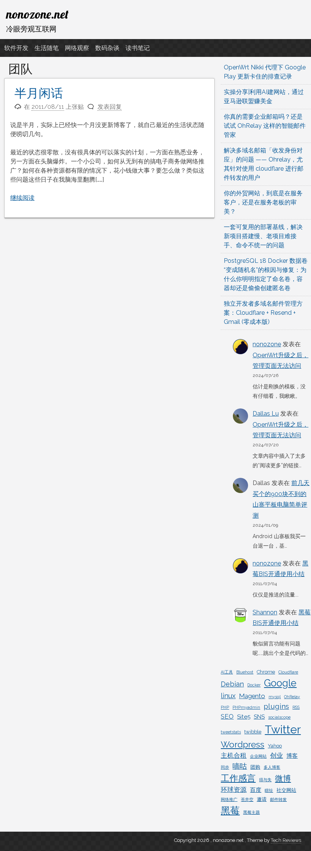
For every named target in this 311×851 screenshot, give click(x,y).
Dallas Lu (266, 413)
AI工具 (227, 672)
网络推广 (229, 799)
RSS (296, 707)
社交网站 (286, 790)
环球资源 (234, 789)
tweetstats (231, 732)
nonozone (267, 344)
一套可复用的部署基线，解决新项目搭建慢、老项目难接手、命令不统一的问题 (263, 236)
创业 (276, 755)
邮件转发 (278, 799)
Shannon (265, 612)
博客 (292, 755)
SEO (227, 716)
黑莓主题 (251, 812)
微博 (283, 778)
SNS (259, 716)
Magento (252, 696)
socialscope (279, 717)
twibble (252, 732)
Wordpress (242, 744)
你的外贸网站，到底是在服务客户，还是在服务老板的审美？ (263, 202)
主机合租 (234, 755)
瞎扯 (269, 790)
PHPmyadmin (246, 707)
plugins (276, 706)
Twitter (283, 729)
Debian (232, 684)
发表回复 (109, 106)
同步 (225, 767)
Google (280, 683)
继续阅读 (22, 197)
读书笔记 (138, 48)
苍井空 (247, 799)
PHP (225, 707)
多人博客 (272, 767)
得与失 (265, 779)
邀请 (262, 799)
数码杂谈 (107, 48)
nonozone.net (37, 14)
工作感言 (238, 778)
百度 (255, 790)
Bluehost (244, 672)
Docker (254, 685)
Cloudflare (288, 672)
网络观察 (77, 48)
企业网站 (258, 756)
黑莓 (230, 810)
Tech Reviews (286, 840)
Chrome (266, 672)
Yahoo (275, 746)
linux (228, 696)
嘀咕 (239, 766)
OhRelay (292, 696)
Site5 (243, 716)
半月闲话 (38, 93)
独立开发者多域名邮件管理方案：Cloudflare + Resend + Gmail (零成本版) (263, 312)
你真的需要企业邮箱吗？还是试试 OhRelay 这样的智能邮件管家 (265, 125)
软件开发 (16, 48)
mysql (275, 696)
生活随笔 (47, 48)
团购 (255, 767)
